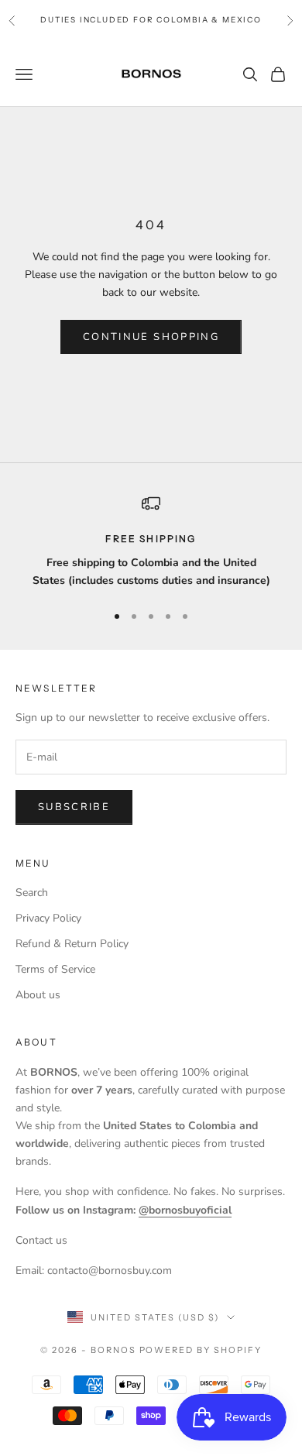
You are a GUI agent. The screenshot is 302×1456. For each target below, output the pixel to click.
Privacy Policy (48, 918)
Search (31, 892)
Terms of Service (55, 969)
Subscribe (74, 807)
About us (37, 994)
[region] (151, 541)
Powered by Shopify (201, 1349)
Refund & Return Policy (72, 943)
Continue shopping (151, 337)
